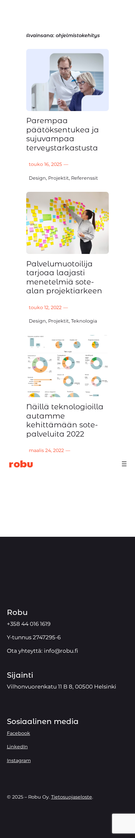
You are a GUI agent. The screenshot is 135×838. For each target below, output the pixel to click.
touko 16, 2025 (45, 164)
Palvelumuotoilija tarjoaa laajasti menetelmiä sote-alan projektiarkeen (64, 278)
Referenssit (84, 178)
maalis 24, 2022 (46, 450)
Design (37, 178)
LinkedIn (17, 747)
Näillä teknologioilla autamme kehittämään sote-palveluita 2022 (65, 420)
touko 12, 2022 (45, 307)
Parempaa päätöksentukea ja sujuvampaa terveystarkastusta (62, 134)
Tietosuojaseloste (71, 797)
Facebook (18, 733)
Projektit (58, 178)
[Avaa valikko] (124, 464)
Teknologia (84, 321)
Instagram (19, 760)
